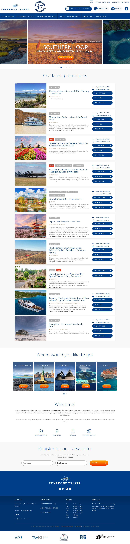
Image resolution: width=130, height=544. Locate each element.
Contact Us (115, 2)
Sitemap (57, 526)
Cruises (62, 16)
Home (91, 2)
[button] (116, 8)
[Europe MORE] (104, 390)
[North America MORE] (41, 390)
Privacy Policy (78, 526)
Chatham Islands (73, 16)
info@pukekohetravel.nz (22, 519)
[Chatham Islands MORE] (20, 390)
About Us (98, 2)
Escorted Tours (8, 16)
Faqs (108, 2)
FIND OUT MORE (64, 58)
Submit (94, 463)
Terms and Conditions (67, 526)
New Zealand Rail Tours (25, 16)
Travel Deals (101, 16)
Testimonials (125, 2)
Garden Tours (88, 16)
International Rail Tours (46, 16)
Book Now (98, 98)
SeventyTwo (96, 526)
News (104, 2)
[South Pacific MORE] (83, 390)
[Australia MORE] (62, 390)
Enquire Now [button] (99, 103)
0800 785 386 (102, 8)
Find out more (99, 93)
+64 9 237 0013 (45, 512)
